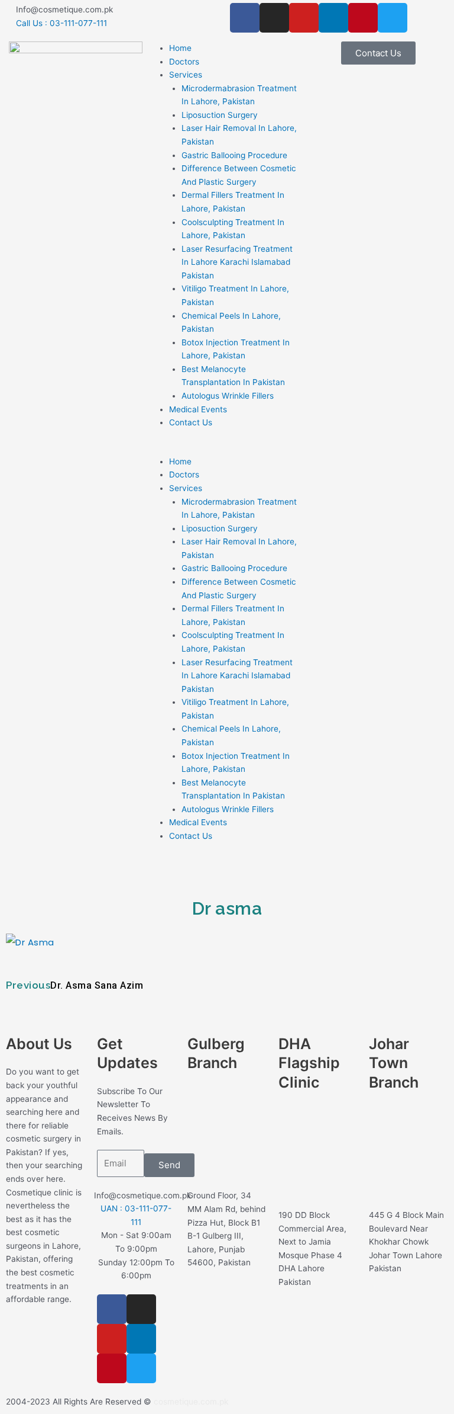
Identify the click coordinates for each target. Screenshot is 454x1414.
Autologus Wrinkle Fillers (227, 395)
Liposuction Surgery (219, 115)
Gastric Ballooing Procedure (234, 155)
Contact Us (190, 422)
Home (180, 48)
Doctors (184, 61)
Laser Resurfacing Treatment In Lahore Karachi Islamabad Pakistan (237, 262)
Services (185, 74)
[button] (227, 448)
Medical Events (198, 409)
